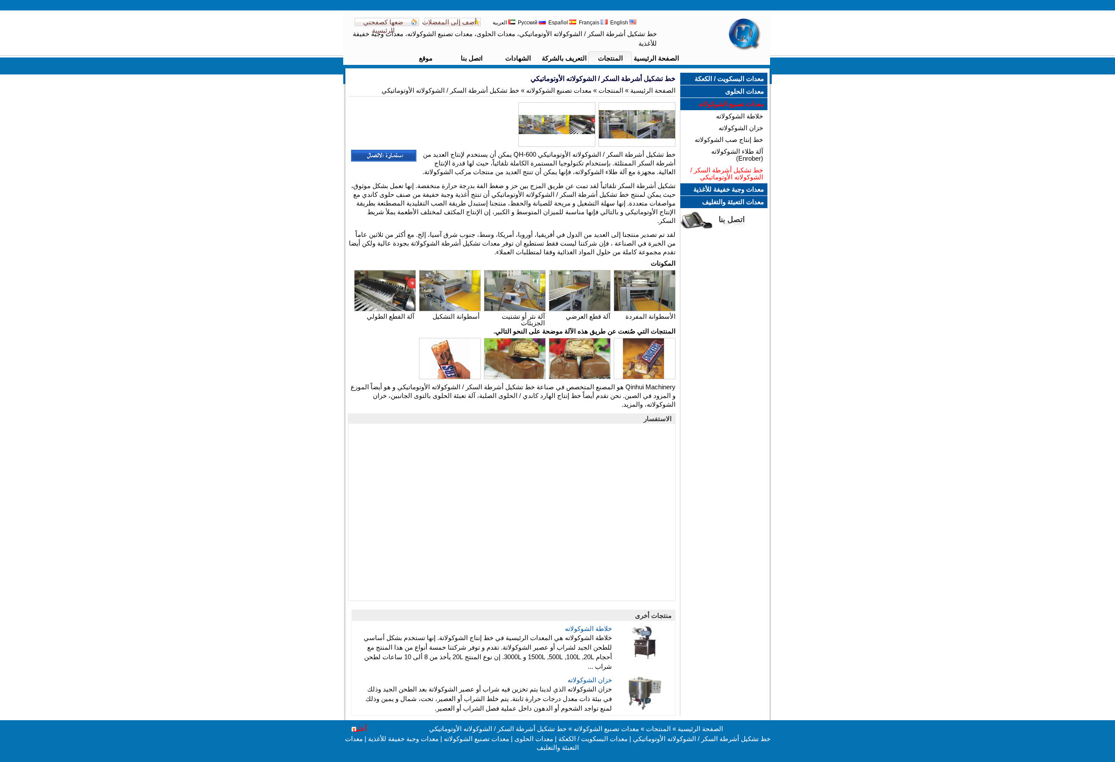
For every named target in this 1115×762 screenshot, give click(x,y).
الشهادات (518, 58)
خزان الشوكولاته (741, 127)
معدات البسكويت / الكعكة (729, 78)
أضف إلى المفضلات (449, 22)
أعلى (360, 728)
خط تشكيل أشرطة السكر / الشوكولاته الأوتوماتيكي (726, 173)
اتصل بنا (472, 58)
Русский (528, 23)
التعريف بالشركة (564, 58)
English (619, 23)
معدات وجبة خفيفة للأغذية (728, 189)
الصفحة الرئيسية (656, 58)
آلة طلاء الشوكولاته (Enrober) (737, 155)
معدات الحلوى (744, 91)
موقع (425, 58)
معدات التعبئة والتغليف (733, 202)
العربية (500, 23)
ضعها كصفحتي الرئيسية (383, 26)
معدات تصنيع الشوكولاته (731, 104)
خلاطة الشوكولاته (739, 116)
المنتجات (610, 58)
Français (590, 23)
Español (558, 23)
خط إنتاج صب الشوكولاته (729, 139)
